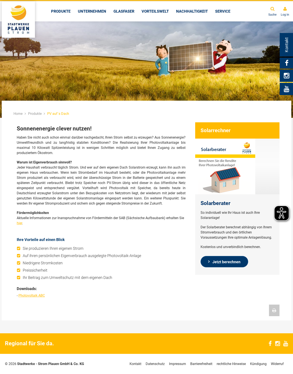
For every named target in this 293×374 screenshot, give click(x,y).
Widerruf (277, 364)
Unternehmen (92, 11)
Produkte (61, 11)
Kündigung (258, 364)
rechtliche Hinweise (231, 364)
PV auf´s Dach (58, 114)
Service (222, 11)
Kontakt (135, 364)
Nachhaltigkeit (192, 11)
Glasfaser (123, 11)
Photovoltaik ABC (31, 295)
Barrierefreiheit (201, 364)
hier (19, 223)
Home (18, 114)
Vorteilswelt (155, 11)
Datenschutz (155, 364)
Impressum (177, 364)
